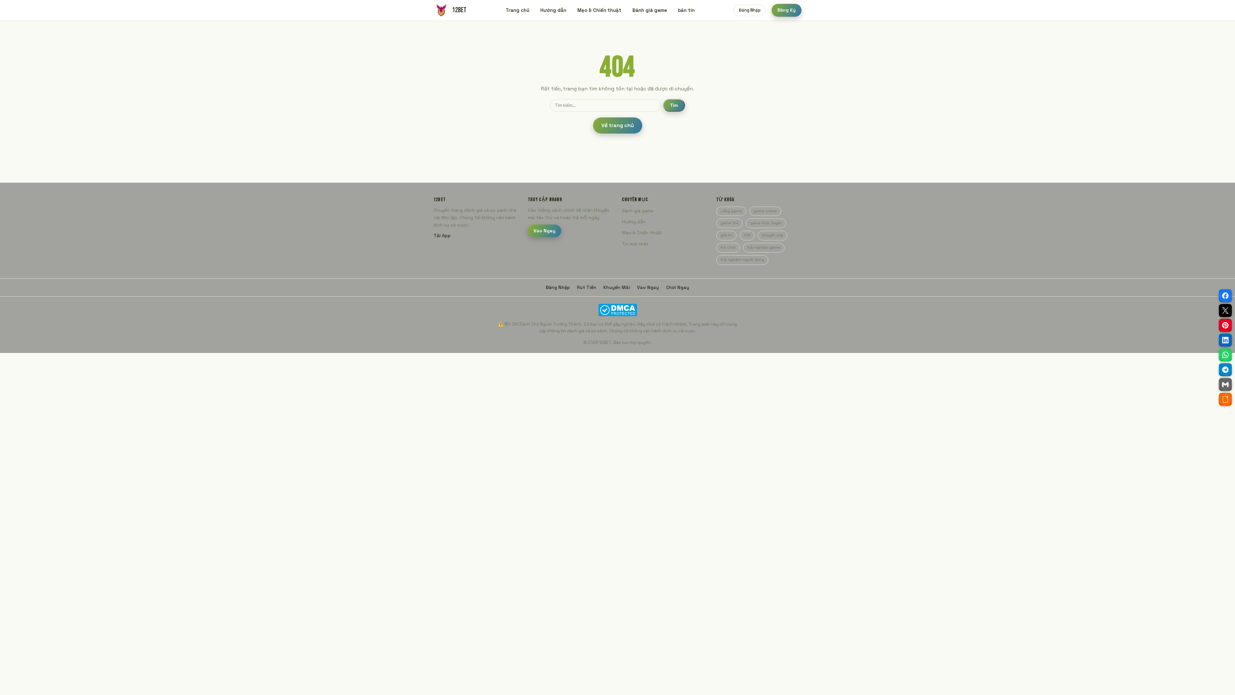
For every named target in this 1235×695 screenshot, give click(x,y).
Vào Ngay (544, 231)
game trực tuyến (766, 223)
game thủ (729, 223)
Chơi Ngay (677, 287)
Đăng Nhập (750, 10)
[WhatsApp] (1225, 354)
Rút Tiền (586, 287)
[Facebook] (1225, 295)
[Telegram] (1225, 369)
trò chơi (728, 247)
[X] (1225, 310)
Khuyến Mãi (616, 287)
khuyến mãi (772, 235)
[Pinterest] (1225, 325)
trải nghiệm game (763, 247)
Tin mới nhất (635, 244)
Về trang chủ (617, 125)
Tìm (674, 105)
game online (765, 211)
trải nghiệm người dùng (742, 259)
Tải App (442, 235)
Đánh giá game (649, 10)
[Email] (1225, 384)
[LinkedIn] (1225, 340)
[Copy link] (1225, 399)
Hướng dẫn (553, 10)
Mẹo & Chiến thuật (599, 10)
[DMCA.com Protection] (617, 310)
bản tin (686, 10)
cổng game (731, 211)
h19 (747, 235)
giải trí (726, 235)
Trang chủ (517, 10)
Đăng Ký (786, 10)
